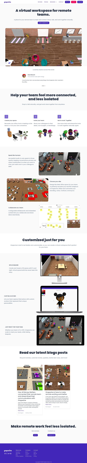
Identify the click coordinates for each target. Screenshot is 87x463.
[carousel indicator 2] (43, 85)
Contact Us (51, 435)
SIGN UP (80, 2)
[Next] (67, 79)
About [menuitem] (26, 452)
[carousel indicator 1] (42, 85)
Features (40, 2)
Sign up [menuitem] (35, 453)
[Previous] (20, 79)
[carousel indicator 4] (44, 85)
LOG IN (73, 2)
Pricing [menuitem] (35, 456)
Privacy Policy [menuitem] (28, 456)
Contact (61, 2)
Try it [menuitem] (35, 454)
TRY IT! (67, 2)
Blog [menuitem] (17, 454)
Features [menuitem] (18, 452)
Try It (35, 435)
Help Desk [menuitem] (18, 453)
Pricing (46, 2)
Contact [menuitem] (27, 453)
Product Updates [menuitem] (19, 456)
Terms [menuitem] (26, 454)
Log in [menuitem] (35, 452)
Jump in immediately (43, 22)
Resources (52, 2)
